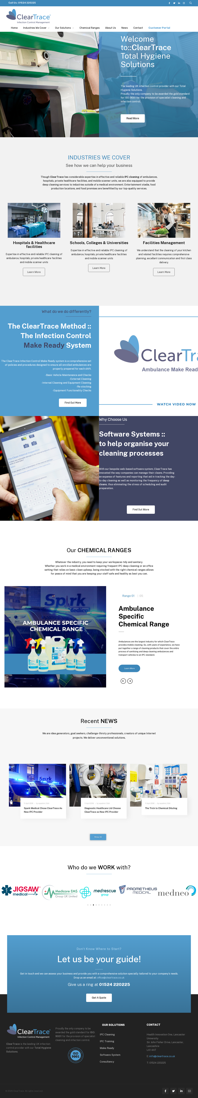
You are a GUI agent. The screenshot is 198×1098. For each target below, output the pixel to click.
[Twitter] (174, 3)
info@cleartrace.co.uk (162, 1056)
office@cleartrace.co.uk (110, 977)
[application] (148, 361)
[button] (173, 359)
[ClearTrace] (28, 16)
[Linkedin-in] (179, 3)
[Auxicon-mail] (189, 1091)
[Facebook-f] (165, 1091)
